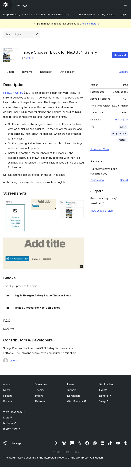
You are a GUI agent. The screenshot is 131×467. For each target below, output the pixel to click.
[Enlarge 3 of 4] (79, 203)
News (6, 390)
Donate (105, 395)
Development (67, 71)
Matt (7, 417)
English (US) (121, 119)
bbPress (9, 423)
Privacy (7, 401)
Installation (45, 71)
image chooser (119, 133)
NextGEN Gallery (13, 92)
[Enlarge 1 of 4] (24, 203)
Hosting (7, 395)
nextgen (123, 140)
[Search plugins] (37, 34)
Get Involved (106, 384)
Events (103, 390)
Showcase (41, 384)
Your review (97, 180)
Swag (104, 401)
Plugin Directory (11, 14)
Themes (40, 390)
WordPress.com (14, 412)
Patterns (40, 401)
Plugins (39, 395)
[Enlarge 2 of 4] (52, 203)
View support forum (101, 210)
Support (123, 71)
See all (124, 180)
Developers (73, 395)
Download (120, 55)
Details (11, 71)
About (6, 384)
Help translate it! (90, 23)
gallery (123, 127)
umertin (30, 57)
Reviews (27, 71)
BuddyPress (12, 428)
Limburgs (16, 443)
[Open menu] (126, 5)
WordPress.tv (76, 401)
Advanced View (99, 149)
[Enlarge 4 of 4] (79, 241)
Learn (70, 384)
